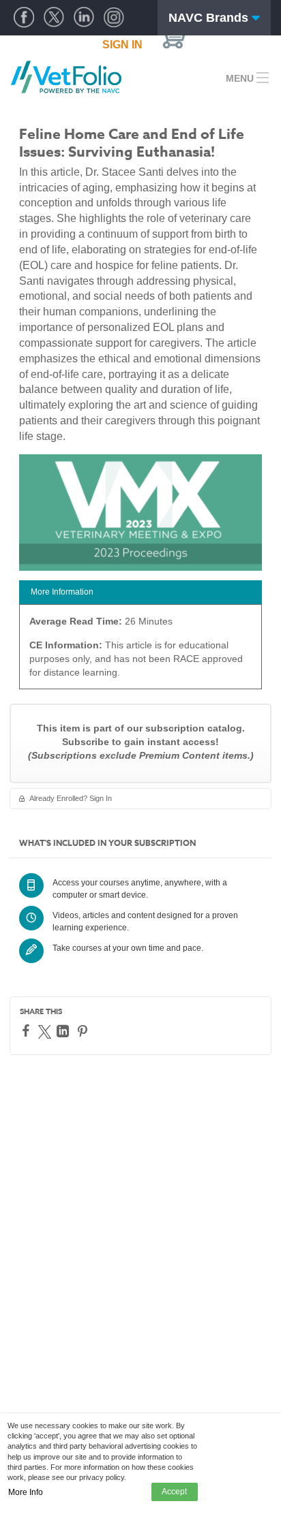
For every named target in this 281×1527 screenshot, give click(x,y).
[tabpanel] (140, 651)
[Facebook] (27, 1030)
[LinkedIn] (64, 1031)
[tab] (140, 592)
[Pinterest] (84, 1031)
